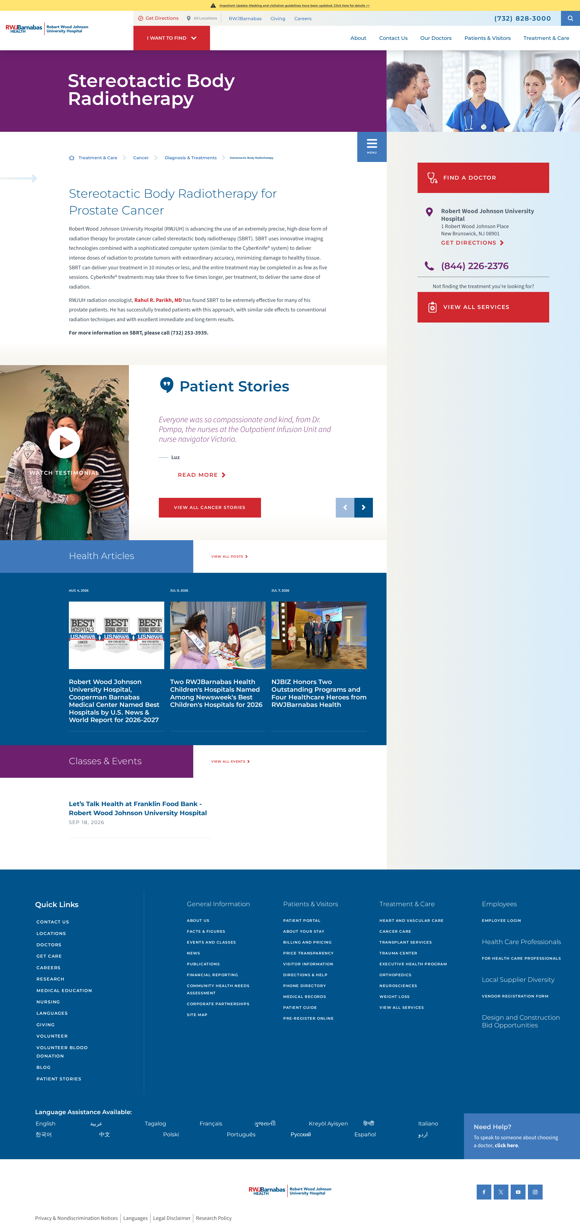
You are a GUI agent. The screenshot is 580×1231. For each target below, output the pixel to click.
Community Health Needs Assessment (218, 989)
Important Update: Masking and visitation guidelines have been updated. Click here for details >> (295, 5)
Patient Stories (59, 1079)
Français (211, 1123)
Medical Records (304, 997)
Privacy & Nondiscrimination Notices (76, 1218)
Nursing (48, 1002)
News (193, 953)
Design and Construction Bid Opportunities (521, 1021)
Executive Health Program (413, 964)
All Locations (205, 18)
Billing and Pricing (307, 942)
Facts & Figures (206, 931)
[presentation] (266, 447)
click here (506, 1145)
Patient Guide (300, 1007)
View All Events (228, 761)
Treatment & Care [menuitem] (546, 38)
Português (241, 1134)
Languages (52, 1013)
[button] (570, 18)
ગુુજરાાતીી (265, 1123)
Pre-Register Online (308, 1018)
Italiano (428, 1123)
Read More (198, 475)
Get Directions (162, 18)
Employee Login (501, 920)
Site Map (197, 1015)
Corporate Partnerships (218, 1004)
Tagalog (155, 1123)
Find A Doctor (469, 177)
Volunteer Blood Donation (62, 1052)
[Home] (66, 30)
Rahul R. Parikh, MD (158, 300)
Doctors (49, 944)
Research (50, 979)
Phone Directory (304, 986)
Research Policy (214, 1218)
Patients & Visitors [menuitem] (487, 38)
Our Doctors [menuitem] (436, 38)
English (46, 1123)
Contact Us (52, 922)
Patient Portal (302, 920)
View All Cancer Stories (210, 507)
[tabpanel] (64, 452)
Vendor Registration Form (515, 996)
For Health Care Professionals (521, 958)
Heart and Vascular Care (411, 920)
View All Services (476, 307)
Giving (278, 18)
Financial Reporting (212, 975)
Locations (51, 933)
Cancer (141, 157)
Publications (203, 964)
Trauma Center (398, 953)
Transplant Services (405, 942)
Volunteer (52, 1036)
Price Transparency (308, 953)
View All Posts (227, 556)
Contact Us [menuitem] (393, 38)
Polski (171, 1134)
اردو (423, 1134)
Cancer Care (395, 931)
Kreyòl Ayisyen (328, 1123)
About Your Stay (303, 931)
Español (365, 1134)
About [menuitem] (358, 38)
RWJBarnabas (245, 18)
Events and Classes (211, 942)
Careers (303, 18)
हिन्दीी (368, 1123)
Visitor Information (308, 964)
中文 (104, 1134)
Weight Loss (394, 997)
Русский (301, 1134)
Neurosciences (398, 986)
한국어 (44, 1134)
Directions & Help (305, 975)
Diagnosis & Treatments (191, 157)
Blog (43, 1067)
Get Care (49, 956)
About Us (198, 920)
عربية (96, 1123)
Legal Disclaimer (172, 1218)
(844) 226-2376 (475, 265)
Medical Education (64, 990)
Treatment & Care (98, 157)
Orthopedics (395, 975)
